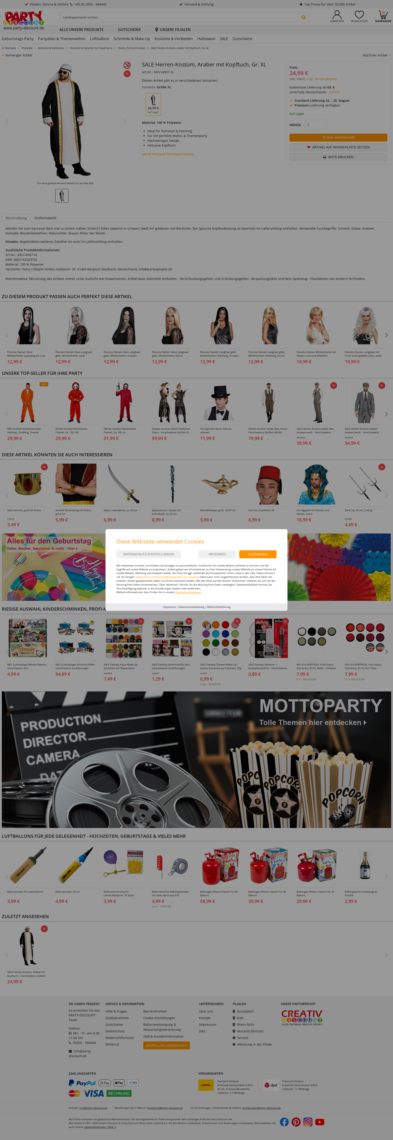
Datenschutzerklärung (191, 607)
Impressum (169, 607)
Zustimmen (258, 554)
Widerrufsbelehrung (218, 607)
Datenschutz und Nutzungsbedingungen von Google (166, 577)
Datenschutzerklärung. (188, 592)
